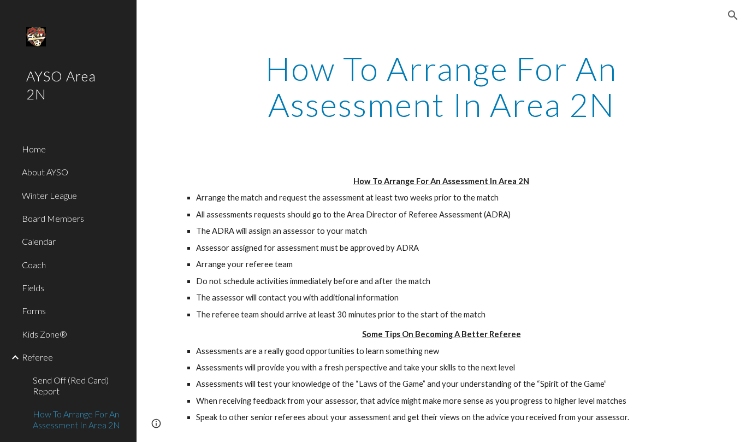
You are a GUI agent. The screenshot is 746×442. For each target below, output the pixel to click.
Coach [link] (34, 265)
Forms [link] (34, 310)
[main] (441, 86)
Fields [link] (33, 287)
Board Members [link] (53, 218)
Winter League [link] (49, 195)
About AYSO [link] (45, 172)
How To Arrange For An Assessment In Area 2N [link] (76, 419)
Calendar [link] (39, 241)
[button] (733, 15)
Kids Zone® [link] (44, 334)
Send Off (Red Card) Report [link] (71, 385)
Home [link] (34, 149)
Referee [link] (37, 357)
